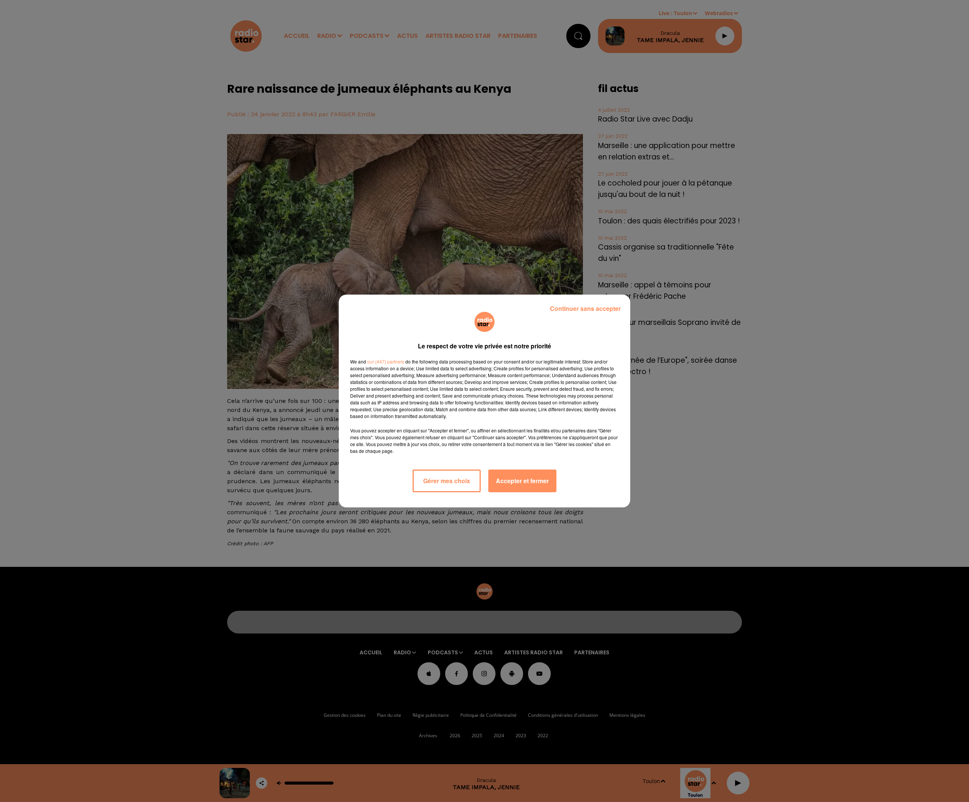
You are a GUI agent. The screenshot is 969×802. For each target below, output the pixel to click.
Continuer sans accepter (585, 308)
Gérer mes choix (446, 480)
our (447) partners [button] (385, 361)
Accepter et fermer (522, 480)
